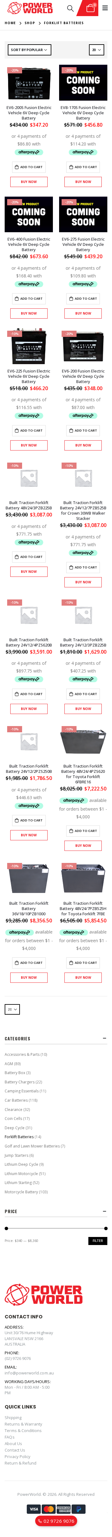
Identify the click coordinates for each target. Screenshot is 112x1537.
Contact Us (15, 1450)
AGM (9, 1063)
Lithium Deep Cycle (21, 1164)
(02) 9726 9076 (18, 1358)
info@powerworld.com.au (29, 1373)
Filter (98, 1241)
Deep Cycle (15, 1127)
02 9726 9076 (58, 1521)
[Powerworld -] (30, 8)
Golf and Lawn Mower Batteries (32, 1146)
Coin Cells (13, 1118)
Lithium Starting (18, 1182)
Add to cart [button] (31, 167)
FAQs (9, 1437)
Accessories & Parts (22, 1054)
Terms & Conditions (23, 1430)
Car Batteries (16, 1100)
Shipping (13, 1417)
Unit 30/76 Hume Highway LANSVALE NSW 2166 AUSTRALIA (29, 1338)
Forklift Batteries (19, 1136)
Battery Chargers (20, 1082)
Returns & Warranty (23, 1424)
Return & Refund (20, 1463)
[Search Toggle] (70, 8)
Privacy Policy (17, 1456)
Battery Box (15, 1072)
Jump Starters (16, 1155)
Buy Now (29, 182)
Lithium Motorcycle (21, 1173)
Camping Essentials (22, 1091)
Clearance (13, 1109)
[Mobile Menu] (105, 8)
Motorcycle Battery (21, 1192)
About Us (13, 1443)
